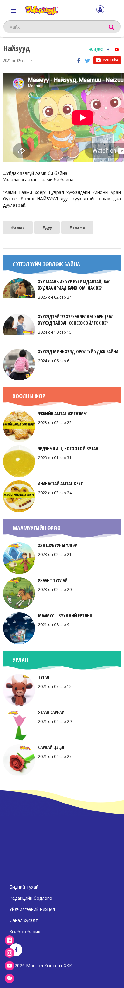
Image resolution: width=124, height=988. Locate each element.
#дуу (47, 227)
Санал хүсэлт (24, 920)
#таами (77, 227)
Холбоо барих (25, 931)
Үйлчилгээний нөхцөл (32, 909)
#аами (18, 227)
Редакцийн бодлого (31, 898)
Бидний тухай (24, 886)
